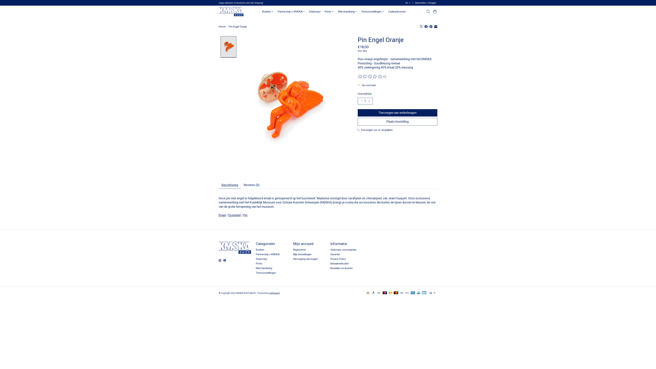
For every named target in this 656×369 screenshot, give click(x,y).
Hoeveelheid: (365, 93)
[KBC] (418, 293)
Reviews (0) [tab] (251, 185)
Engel (222, 215)
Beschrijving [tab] (230, 185)
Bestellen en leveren (341, 268)
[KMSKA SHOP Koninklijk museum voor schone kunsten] (231, 11)
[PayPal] (373, 293)
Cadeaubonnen (397, 11)
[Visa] (402, 293)
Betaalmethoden (339, 263)
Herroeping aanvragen (305, 259)
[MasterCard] (396, 293)
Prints (259, 263)
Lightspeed (274, 293)
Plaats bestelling (397, 121)
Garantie (335, 254)
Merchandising (264, 268)
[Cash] (368, 293)
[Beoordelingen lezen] (370, 76)
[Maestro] (385, 293)
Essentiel (234, 215)
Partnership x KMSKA (268, 254)
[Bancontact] (379, 293)
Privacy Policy (338, 259)
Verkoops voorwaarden (343, 249)
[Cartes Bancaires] (424, 293)
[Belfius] (407, 293)
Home (222, 26)
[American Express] (413, 293)
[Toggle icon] (428, 12)
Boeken (260, 249)
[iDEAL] (390, 293)
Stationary (314, 11)
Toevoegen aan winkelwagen (397, 112)
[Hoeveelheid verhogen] (369, 101)
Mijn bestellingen (302, 254)
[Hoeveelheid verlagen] (361, 101)
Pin (245, 215)
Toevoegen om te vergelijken (377, 130)
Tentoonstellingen (266, 272)
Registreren (299, 249)
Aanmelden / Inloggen (425, 3)
